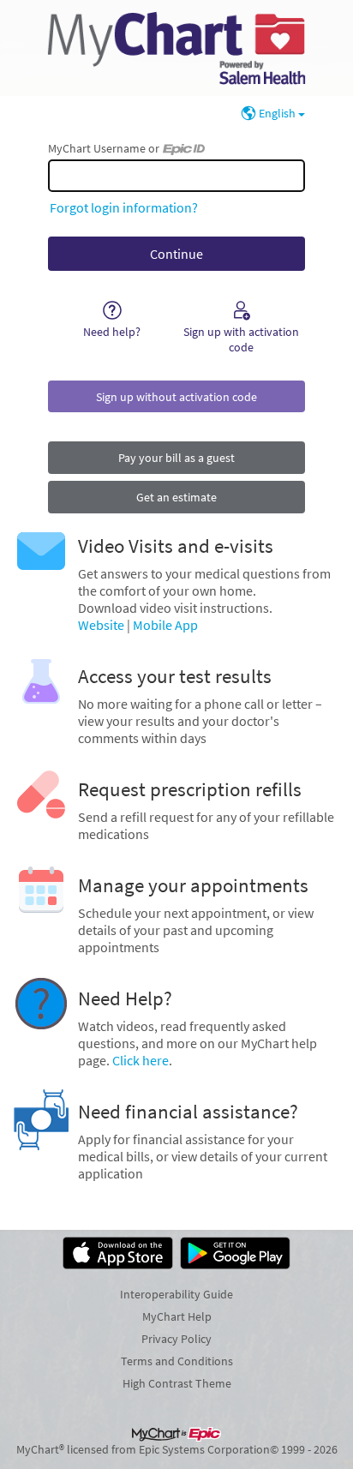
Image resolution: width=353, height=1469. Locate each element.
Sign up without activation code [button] (176, 397)
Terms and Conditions (177, 1361)
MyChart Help (177, 1316)
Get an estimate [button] (176, 497)
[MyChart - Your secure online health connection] (176, 48)
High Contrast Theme (177, 1383)
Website (101, 624)
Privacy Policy (176, 1338)
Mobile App (165, 624)
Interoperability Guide (176, 1294)
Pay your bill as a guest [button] (176, 457)
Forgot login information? (124, 207)
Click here (140, 1060)
